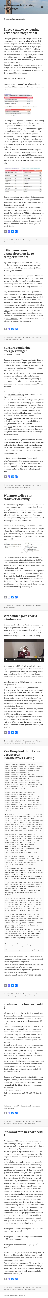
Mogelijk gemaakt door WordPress (14, 1295)
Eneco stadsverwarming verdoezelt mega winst (21, 31)
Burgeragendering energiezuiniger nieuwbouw (17, 351)
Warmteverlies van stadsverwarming (18, 497)
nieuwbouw (7, 339)
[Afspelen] (6, 660)
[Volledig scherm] (41, 660)
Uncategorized (29, 240)
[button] (24, 650)
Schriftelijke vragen (35, 1077)
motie (6, 630)
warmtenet (31, 743)
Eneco (39, 337)
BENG (24, 400)
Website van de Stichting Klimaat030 (19, 7)
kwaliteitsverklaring (16, 394)
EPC (5, 487)
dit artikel (20, 1013)
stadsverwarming (9, 242)
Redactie (19, 240)
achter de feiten (28, 376)
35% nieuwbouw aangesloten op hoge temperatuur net (19, 253)
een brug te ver (12, 318)
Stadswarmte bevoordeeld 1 (23, 1133)
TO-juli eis (12, 400)
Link (7, 950)
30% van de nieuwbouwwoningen (22, 265)
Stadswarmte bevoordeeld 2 (23, 1006)
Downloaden (9, 944)
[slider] (22, 659)
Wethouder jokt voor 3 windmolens (20, 617)
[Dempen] (38, 660)
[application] (24, 650)
